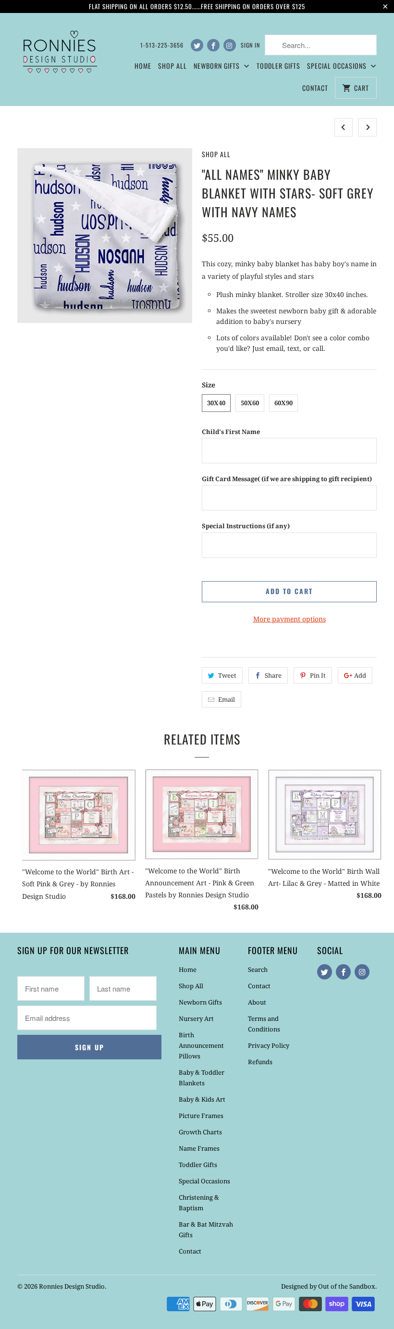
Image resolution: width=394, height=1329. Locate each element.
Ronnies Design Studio (72, 1286)
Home (143, 66)
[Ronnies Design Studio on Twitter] (197, 45)
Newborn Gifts (200, 1002)
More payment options (289, 618)
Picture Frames (201, 1115)
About (257, 1002)
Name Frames (199, 1148)
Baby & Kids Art (202, 1099)
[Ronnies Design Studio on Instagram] (229, 45)
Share (273, 675)
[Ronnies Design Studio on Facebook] (213, 45)
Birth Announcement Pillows (201, 1045)
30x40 (216, 402)
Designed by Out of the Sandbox (328, 1286)
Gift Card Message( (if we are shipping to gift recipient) (287, 478)
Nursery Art (196, 1018)
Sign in (250, 45)
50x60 (250, 402)
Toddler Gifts (278, 66)
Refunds (260, 1061)
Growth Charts (200, 1132)
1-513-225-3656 (162, 45)
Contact (315, 88)
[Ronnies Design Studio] (58, 49)
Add (360, 675)
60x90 (283, 402)
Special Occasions (204, 1181)
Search (258, 969)
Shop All (172, 66)
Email (226, 699)
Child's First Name (231, 431)
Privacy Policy (268, 1045)
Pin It (318, 675)
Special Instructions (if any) (246, 526)
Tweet (227, 675)
